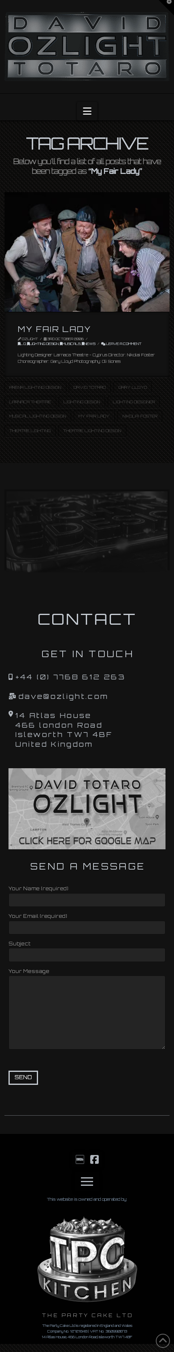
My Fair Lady (54, 329)
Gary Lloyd (133, 387)
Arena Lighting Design (35, 387)
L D (23, 344)
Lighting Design (44, 344)
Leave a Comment (123, 344)
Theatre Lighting (30, 430)
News (89, 344)
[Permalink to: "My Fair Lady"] (87, 252)
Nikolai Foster (140, 416)
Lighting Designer (134, 401)
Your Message (28, 971)
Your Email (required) (37, 916)
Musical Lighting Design (37, 416)
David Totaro (90, 387)
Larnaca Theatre (30, 401)
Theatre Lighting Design (92, 430)
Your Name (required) (38, 888)
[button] (87, 111)
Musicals (71, 344)
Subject (19, 944)
